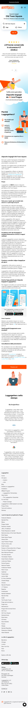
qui (14, 324)
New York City (5, 646)
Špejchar (3, 589)
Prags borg (4, 604)
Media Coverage (7, 501)
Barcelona (4, 640)
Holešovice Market (6, 567)
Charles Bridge (5, 580)
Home (3, 475)
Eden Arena (4, 617)
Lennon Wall (4, 576)
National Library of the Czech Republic (11, 533)
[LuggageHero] (7, 8)
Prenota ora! (13, 367)
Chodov (3, 582)
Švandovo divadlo (6, 526)
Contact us (4, 688)
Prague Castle (5, 524)
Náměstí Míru (4, 520)
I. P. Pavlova (4, 587)
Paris (2, 648)
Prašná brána (4, 574)
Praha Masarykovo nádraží (8, 531)
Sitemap (3, 510)
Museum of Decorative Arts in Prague (11, 548)
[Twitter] (4, 692)
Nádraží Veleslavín (6, 593)
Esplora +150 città (6, 655)
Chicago (3, 642)
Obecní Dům (4, 539)
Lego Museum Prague (7, 541)
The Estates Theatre (6, 556)
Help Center (4, 495)
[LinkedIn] (11, 692)
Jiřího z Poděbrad (6, 528)
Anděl (2, 598)
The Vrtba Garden (6, 554)
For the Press (4, 499)
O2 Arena (3, 619)
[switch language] (21, 7)
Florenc (3, 624)
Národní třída (4, 595)
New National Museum (7, 552)
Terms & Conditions (6, 508)
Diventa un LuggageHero (7, 486)
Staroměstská (5, 621)
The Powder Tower (6, 600)
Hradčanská (4, 591)
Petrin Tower (4, 569)
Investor (5, 480)
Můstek (3, 626)
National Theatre (5, 565)
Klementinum (4, 606)
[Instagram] (6, 692)
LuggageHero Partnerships (10, 493)
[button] (24, 704)
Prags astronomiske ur (7, 602)
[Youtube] (9, 692)
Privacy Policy (4, 506)
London (3, 644)
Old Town (4, 611)
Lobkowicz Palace (6, 561)
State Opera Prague (6, 537)
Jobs (4, 482)
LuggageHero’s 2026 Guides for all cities (11, 504)
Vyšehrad (3, 572)
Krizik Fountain (5, 546)
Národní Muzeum (5, 585)
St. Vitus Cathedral (6, 578)
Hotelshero (4, 488)
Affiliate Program (5, 491)
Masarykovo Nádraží (6, 630)
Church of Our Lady (6, 544)
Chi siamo (4, 478)
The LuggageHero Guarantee (10, 497)
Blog (2, 484)
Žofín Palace (4, 535)
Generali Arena (5, 615)
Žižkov (3, 522)
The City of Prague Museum (8, 550)
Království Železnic (6, 518)
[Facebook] (2, 692)
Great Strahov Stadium (7, 559)
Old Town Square (5, 613)
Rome (3, 651)
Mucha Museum (5, 563)
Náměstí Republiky (6, 628)
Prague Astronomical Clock (8, 608)
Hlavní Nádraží (5, 632)
